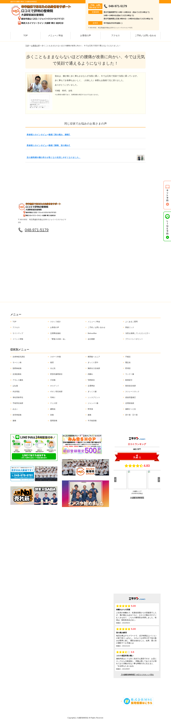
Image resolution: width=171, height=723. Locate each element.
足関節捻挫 (129, 403)
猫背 (52, 362)
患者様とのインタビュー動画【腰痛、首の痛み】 (49, 145)
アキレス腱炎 (18, 380)
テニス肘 (53, 403)
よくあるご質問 (131, 322)
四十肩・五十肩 (131, 415)
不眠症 (128, 357)
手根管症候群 (18, 403)
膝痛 (89, 415)
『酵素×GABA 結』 (58, 339)
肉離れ (90, 374)
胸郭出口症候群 (94, 368)
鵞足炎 (128, 362)
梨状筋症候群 (130, 386)
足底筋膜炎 (17, 374)
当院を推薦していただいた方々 (137, 333)
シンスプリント (94, 397)
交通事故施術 (55, 333)
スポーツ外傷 (55, 357)
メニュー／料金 (55, 35)
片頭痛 (52, 380)
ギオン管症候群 (56, 392)
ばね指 (15, 386)
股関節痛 (53, 421)
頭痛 (52, 415)
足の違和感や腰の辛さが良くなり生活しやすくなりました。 (54, 157)
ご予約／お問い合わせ (145, 35)
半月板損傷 (92, 421)
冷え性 (52, 368)
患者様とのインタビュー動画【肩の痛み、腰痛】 (49, 135)
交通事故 (91, 386)
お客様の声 (85, 35)
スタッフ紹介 (55, 322)
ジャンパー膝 (93, 403)
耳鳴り (52, 397)
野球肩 (90, 409)
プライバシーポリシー (134, 339)
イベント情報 (18, 339)
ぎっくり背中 (93, 362)
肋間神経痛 (17, 368)
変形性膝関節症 (56, 374)
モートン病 (17, 362)
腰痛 (14, 421)
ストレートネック (132, 392)
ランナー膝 (129, 374)
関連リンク (129, 327)
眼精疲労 (128, 380)
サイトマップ (18, 333)
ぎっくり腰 (92, 392)
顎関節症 (91, 380)
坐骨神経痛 (17, 415)
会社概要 (91, 339)
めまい (15, 409)
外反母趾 (16, 392)
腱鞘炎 (52, 409)
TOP (25, 35)
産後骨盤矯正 (130, 397)
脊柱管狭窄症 (18, 397)
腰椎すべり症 (130, 409)
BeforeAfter (92, 333)
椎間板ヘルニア (94, 357)
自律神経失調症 (19, 357)
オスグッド (54, 386)
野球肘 (128, 368)
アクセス (115, 35)
